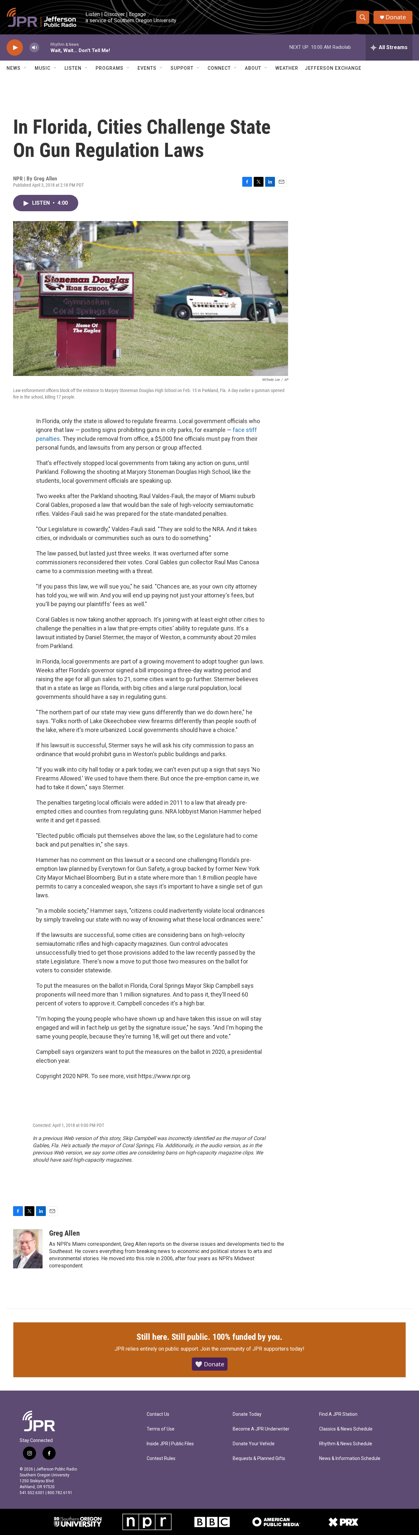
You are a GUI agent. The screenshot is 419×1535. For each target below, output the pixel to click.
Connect (219, 68)
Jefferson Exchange (333, 68)
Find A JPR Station (338, 1414)
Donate (396, 17)
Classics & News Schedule (346, 1429)
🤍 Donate (209, 1364)
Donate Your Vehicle (254, 1443)
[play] (14, 47)
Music (42, 68)
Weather (286, 68)
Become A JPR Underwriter (261, 1429)
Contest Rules (161, 1458)
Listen (73, 68)
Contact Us (158, 1414)
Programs (109, 68)
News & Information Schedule (349, 1458)
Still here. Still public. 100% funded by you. (209, 1337)
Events (146, 68)
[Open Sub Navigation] (25, 68)
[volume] (34, 47)
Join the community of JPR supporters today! (252, 1349)
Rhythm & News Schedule (345, 1443)
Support (182, 68)
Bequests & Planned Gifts (259, 1458)
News (14, 68)
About (253, 68)
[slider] (45, 47)
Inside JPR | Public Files (170, 1443)
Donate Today (247, 1414)
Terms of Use (160, 1429)
